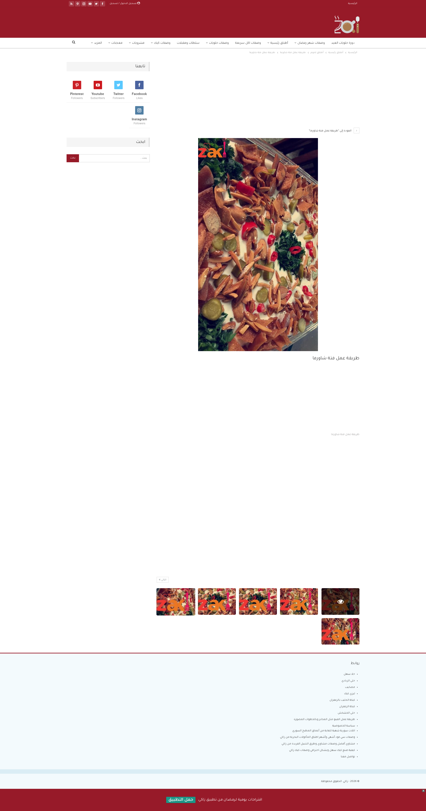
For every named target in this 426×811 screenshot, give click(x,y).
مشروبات (138, 43)
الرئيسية (352, 3)
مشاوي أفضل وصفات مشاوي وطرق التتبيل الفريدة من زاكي (318, 744)
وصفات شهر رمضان (311, 43)
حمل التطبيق (180, 800)
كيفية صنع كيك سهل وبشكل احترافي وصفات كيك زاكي (322, 750)
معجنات (116, 43)
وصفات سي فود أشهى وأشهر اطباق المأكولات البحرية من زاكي (317, 737)
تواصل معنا (348, 757)
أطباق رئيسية (279, 43)
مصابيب (350, 687)
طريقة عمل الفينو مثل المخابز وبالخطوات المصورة (324, 719)
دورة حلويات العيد (343, 43)
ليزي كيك (349, 693)
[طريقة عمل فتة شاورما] (299, 601)
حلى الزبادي (348, 681)
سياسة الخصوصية (343, 726)
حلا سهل (349, 674)
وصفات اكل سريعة (248, 43)
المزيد (98, 43)
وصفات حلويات (219, 43)
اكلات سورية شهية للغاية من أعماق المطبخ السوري (323, 731)
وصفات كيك (162, 43)
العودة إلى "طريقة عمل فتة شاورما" (330, 131)
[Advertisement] (257, 95)
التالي (163, 580)
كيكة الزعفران (347, 706)
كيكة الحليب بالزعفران (342, 700)
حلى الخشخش (346, 713)
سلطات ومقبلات (188, 43)
